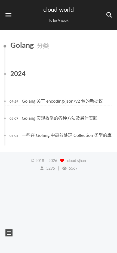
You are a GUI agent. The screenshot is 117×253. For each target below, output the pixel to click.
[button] (8, 15)
